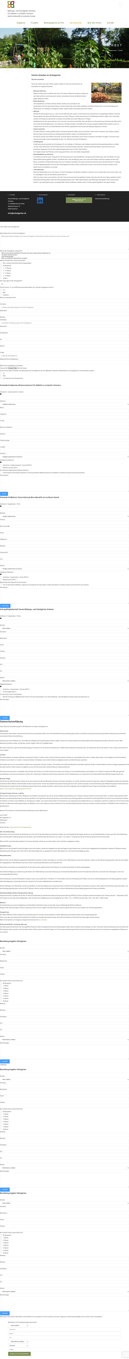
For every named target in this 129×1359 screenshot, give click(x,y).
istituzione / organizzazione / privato (11, 392)
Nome (2, 407)
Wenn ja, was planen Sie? (8, 297)
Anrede (2, 625)
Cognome (3, 414)
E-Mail (2, 352)
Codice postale (4, 440)
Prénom (2, 519)
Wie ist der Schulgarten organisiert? (11, 251)
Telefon (2, 651)
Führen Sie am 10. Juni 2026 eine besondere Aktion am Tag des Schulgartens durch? (27, 287)
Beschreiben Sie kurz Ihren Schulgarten (12, 233)
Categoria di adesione (7, 460)
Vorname (3, 304)
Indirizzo (2, 401)
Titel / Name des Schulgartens (9, 227)
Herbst (121, 50)
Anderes (2, 1003)
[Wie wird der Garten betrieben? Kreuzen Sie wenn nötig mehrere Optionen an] (64, 253)
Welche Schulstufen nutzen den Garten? (13, 260)
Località (2, 447)
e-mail (2, 420)
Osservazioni (4, 475)
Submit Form (7, 381)
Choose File (3, 368)
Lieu (1, 559)
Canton (2, 565)
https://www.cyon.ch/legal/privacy (20, 827)
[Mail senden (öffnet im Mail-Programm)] (121, 5)
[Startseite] (106, 50)
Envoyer (5, 606)
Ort (1, 339)
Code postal (4, 552)
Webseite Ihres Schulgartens (9, 359)
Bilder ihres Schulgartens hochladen (11, 365)
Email (2, 533)
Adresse (2, 317)
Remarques (3, 587)
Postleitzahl (4, 333)
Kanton (2, 346)
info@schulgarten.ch (17, 213)
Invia (4, 494)
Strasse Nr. (3, 326)
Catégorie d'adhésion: (7, 572)
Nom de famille (5, 526)
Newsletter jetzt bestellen (79, 200)
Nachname (3, 310)
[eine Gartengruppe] (64, 256)
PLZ (1, 664)
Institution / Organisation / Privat (10, 616)
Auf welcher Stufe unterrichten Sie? (11, 981)
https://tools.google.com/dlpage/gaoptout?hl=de (15, 788)
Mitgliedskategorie (6, 684)
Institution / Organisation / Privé (10, 504)
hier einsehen (42, 920)
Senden (5, 718)
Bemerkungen (4, 699)
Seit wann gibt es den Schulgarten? (11, 281)
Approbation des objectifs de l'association (13, 582)
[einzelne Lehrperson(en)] (64, 255)
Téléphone (3, 539)
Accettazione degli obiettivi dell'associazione (14, 470)
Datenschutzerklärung (102, 198)
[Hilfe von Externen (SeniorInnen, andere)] (64, 258)
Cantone (2, 453)
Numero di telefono (6, 427)
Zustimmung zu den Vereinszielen (11, 694)
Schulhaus (3, 320)
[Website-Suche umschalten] (120, 23)
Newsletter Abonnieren (19, 1354)
